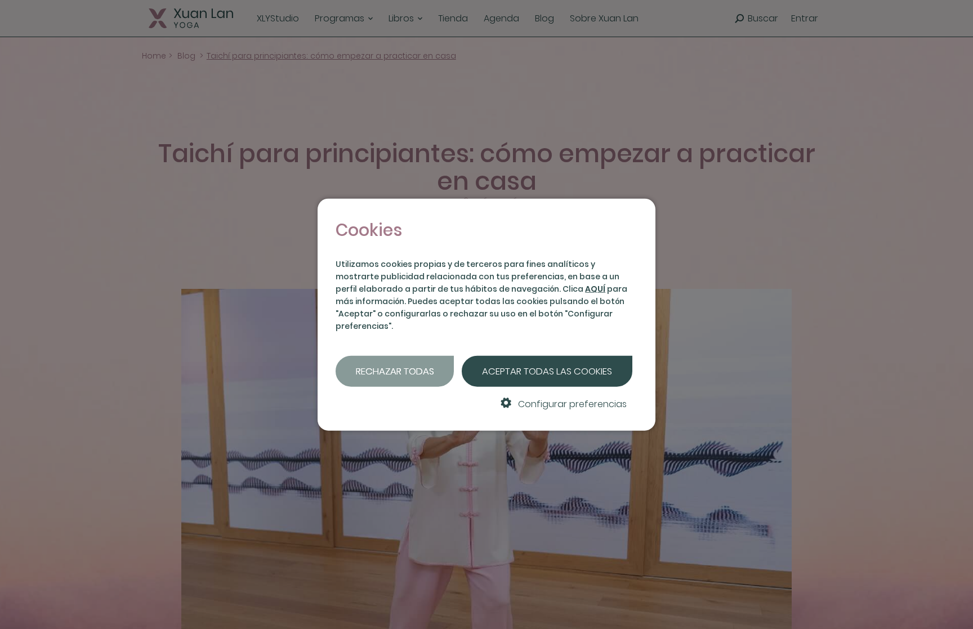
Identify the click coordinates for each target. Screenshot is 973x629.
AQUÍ (595, 289)
